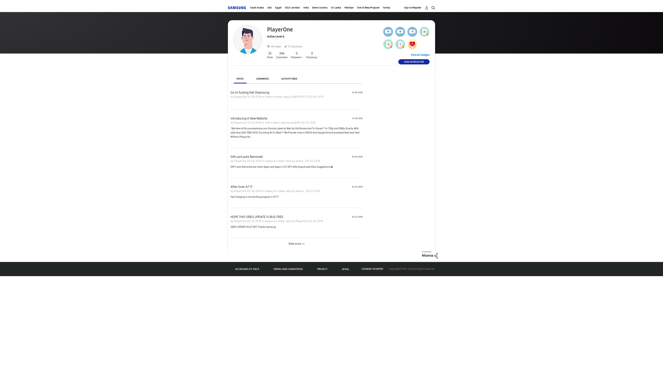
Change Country (372, 268)
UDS (268, 122)
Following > (312, 55)
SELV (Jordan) (292, 7)
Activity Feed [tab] (289, 78)
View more (294, 243)
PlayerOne (240, 96)
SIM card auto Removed (246, 157)
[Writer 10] (388, 44)
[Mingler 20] (400, 32)
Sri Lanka (336, 7)
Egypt (278, 7)
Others (269, 96)
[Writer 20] (424, 32)
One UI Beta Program (368, 7)
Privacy (322, 269)
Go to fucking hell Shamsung (249, 92)
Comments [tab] (262, 78)
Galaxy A (270, 161)
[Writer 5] (400, 44)
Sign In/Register (412, 7)
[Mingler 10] (412, 32)
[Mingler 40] (388, 32)
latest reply (283, 96)
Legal (345, 269)
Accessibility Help (247, 269)
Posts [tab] (240, 78)
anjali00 (296, 122)
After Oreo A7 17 (241, 187)
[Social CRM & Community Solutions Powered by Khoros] (430, 254)
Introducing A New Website (248, 118)
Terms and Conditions (288, 269)
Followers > (297, 55)
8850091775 (301, 96)
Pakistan (349, 7)
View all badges (420, 54)
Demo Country (320, 7)
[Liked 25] (412, 44)
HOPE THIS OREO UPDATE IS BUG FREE (256, 217)
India (306, 7)
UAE (269, 7)
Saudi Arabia (257, 7)
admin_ (300, 161)
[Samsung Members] (237, 7)
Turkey (386, 7)
